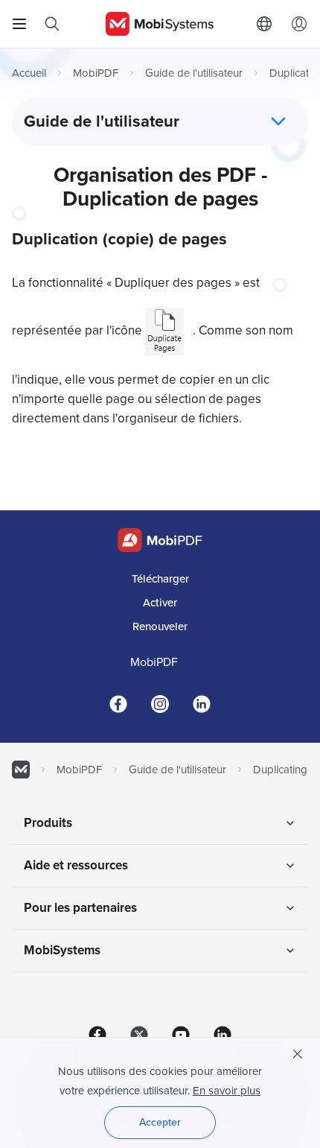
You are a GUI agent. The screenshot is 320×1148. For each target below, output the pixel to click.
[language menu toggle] (268, 24)
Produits (48, 823)
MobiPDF (95, 73)
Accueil (29, 73)
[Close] (297, 1054)
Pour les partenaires (80, 908)
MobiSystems (62, 950)
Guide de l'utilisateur (194, 73)
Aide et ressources (76, 865)
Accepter (160, 1122)
